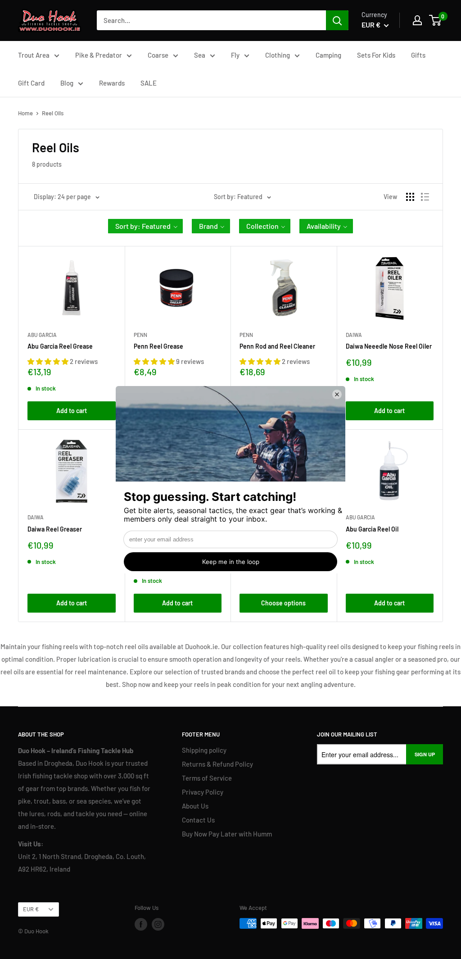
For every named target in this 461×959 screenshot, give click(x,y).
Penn (140, 335)
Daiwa (354, 335)
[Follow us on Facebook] (141, 924)
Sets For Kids (376, 55)
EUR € (31, 909)
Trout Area (34, 55)
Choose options (283, 603)
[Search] (337, 20)
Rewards (112, 83)
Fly (235, 55)
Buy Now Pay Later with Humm (227, 834)
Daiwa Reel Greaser (54, 529)
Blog (66, 83)
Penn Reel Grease (158, 346)
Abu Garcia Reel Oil (372, 529)
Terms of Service (207, 778)
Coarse (158, 55)
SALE (148, 83)
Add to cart (71, 410)
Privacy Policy (202, 792)
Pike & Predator (98, 55)
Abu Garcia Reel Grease (60, 346)
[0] (435, 20)
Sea (199, 55)
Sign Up (425, 754)
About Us (195, 806)
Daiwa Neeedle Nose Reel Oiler (389, 346)
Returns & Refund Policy (217, 764)
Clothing (277, 55)
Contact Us (198, 820)
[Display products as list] (425, 197)
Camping (328, 55)
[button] (145, 226)
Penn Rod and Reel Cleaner (277, 346)
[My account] (417, 20)
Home (25, 113)
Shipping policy (204, 750)
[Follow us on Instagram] (158, 924)
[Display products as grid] (410, 197)
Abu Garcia (42, 335)
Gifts (418, 55)
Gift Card (31, 83)
